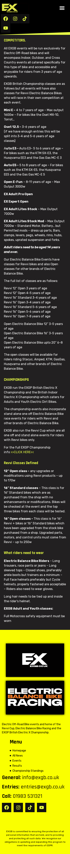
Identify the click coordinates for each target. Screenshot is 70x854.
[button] (62, 8)
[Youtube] (5, 28)
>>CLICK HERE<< (22, 452)
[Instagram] (15, 18)
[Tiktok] (24, 18)
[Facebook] (5, 18)
